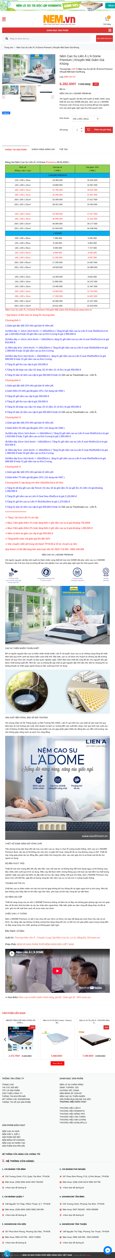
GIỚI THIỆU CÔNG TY (12, 1093)
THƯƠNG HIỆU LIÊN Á (70, 1108)
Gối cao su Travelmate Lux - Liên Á (79, 375)
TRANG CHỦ (8, 1084)
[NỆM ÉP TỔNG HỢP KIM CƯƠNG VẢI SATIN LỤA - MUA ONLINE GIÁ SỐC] (20, 1039)
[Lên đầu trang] (110, 1242)
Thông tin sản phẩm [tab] (16, 150)
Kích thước (64, 118)
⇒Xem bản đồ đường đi (15, 1187)
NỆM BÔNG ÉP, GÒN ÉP (71, 1093)
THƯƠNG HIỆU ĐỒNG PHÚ (72, 1114)
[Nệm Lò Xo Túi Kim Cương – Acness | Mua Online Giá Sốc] (57, 1039)
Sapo (88, 1255)
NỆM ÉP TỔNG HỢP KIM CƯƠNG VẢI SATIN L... (20, 1021)
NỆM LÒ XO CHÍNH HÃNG (71, 1084)
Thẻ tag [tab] (63, 149)
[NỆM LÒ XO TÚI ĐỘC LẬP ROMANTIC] (57, 5)
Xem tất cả (57, 1063)
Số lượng (64, 129)
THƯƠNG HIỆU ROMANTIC (72, 1111)
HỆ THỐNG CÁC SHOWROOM (16, 1099)
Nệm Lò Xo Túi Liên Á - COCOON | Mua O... (94, 1021)
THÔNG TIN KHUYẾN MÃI (14, 1096)
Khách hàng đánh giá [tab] (43, 149)
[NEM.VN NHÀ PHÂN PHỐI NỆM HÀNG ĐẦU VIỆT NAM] (59, 20)
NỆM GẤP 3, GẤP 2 (11, 1134)
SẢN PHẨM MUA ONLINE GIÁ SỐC (75, 1099)
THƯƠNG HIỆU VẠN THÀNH (73, 1117)
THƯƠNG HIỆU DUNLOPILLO (73, 1122)
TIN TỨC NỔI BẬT (10, 1087)
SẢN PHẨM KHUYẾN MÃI (13, 1146)
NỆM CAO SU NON (10, 1131)
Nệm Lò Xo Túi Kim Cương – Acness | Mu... (57, 1021)
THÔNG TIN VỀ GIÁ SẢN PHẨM (16, 1102)
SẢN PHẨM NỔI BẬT (11, 1137)
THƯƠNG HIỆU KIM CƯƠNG (73, 1120)
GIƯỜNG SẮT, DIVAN (69, 1090)
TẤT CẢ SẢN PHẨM (11, 1090)
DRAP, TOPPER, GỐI (69, 1087)
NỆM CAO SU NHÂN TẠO (13, 1143)
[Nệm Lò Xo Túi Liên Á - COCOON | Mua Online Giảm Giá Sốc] (94, 1039)
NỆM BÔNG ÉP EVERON (13, 1140)
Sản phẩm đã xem (104, 38)
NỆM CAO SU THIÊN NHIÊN (72, 1096)
